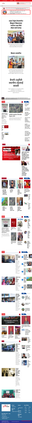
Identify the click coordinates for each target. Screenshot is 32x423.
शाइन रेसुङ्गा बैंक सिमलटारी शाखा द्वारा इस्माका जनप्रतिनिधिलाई (20, 243)
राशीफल (15, 0)
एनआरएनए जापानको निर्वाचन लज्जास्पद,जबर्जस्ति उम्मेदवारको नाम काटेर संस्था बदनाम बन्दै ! (27, 332)
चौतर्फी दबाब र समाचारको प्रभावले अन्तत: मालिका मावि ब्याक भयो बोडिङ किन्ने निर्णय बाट (27, 133)
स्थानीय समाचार (4, 178)
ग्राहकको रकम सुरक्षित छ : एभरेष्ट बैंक (13, 228)
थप (22, 102)
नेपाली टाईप (11, 0)
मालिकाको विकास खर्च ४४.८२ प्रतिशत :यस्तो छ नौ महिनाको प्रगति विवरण (5, 116)
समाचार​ (26, 409)
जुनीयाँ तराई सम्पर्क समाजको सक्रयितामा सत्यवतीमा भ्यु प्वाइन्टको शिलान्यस (27, 120)
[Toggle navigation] (2, 6)
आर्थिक (26, 412)
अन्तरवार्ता (3, 144)
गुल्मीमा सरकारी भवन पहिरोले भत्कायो (27, 105)
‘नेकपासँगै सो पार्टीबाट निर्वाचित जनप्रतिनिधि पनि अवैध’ (27, 191)
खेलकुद (3, 341)
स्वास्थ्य (3, 252)
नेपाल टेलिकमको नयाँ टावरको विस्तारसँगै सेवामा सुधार (28, 363)
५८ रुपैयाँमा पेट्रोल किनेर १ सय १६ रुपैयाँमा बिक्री (29, 206)
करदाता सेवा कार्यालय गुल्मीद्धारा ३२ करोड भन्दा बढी (20, 229)
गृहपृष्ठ (25, 407)
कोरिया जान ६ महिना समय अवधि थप (29, 197)
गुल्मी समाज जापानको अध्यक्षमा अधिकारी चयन (29, 340)
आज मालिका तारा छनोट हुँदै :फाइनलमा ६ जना (4, 336)
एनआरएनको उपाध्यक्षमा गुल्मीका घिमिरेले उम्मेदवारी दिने (11, 337)
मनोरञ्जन (3, 314)
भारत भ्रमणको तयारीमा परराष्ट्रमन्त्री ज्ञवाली (28, 355)
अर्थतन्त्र (3, 217)
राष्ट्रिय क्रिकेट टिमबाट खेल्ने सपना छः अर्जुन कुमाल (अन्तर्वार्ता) (27, 114)
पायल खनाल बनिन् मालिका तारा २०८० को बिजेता (11, 321)
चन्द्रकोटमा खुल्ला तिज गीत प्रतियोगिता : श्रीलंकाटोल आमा (17, 337)
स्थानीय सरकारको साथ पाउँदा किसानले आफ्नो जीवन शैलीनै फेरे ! (27, 139)
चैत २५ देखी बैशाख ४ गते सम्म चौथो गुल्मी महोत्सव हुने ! (27, 109)
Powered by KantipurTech (15, 421)
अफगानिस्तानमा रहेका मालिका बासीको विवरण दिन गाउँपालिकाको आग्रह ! (28, 348)
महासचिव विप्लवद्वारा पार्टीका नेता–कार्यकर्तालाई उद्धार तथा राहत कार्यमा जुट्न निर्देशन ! (27, 127)
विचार (29, 410)
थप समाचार (21, 178)
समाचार (3, 102)
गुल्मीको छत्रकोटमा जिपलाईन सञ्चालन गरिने (15, 115)
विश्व (29, 409)
